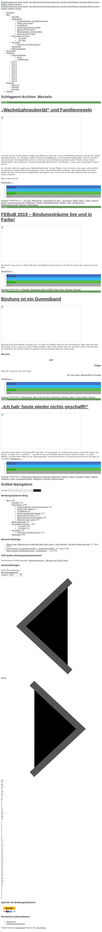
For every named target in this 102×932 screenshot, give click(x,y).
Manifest (15, 87)
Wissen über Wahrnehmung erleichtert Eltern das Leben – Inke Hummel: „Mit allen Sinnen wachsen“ (48, 544)
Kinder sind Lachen (25, 23)
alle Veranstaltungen (9, 572)
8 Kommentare (57, 479)
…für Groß (21, 38)
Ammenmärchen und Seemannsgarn (32, 21)
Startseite (10, 12)
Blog (8, 15)
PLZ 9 (14, 81)
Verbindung (38, 479)
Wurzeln (22, 205)
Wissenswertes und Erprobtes (29, 32)
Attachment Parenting (42, 477)
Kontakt (9, 91)
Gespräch (5, 479)
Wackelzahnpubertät (9, 205)
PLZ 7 (14, 76)
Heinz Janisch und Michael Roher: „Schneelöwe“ (26, 551)
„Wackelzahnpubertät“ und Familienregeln (46, 109)
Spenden (15, 89)
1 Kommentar (32, 205)
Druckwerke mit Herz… (21, 36)
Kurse (19, 57)
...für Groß (26, 201)
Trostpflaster (22, 25)
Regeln (39, 203)
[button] (11, 187)
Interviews (16, 42)
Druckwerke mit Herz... (52, 201)
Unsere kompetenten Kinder (29, 27)
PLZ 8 (14, 79)
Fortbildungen (23, 59)
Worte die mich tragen (26, 34)
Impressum (11, 922)
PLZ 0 (14, 61)
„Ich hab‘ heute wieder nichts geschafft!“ (44, 406)
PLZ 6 (14, 74)
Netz (62, 289)
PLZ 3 (14, 68)
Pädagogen (30, 203)
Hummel (4, 201)
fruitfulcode (20, 928)
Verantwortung (78, 203)
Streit (69, 203)
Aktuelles (15, 17)
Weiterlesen (7, 182)
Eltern (81, 201)
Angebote (10, 53)
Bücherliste (11, 51)
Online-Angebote (19, 55)
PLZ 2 (14, 66)
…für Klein (21, 40)
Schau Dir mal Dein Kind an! (29, 44)
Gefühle (94, 477)
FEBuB (50, 289)
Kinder (3, 203)
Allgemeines (17, 19)
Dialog (75, 201)
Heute (3, 678)
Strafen (63, 203)
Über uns (15, 85)
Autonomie (67, 201)
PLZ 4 (14, 70)
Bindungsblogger (19, 49)
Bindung (65, 397)
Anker (43, 289)
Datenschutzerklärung (15, 924)
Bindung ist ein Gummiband (31, 298)
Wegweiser (16, 47)
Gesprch (94, 201)
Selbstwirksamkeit (51, 203)
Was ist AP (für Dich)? (26, 30)
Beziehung (56, 397)
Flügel (87, 201)
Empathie (80, 477)
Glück (12, 479)
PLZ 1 (14, 64)
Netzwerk (10, 83)
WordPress (41, 928)
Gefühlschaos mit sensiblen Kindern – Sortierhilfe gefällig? (30, 549)
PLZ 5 (14, 72)
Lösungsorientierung (16, 203)
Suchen (4, 490)
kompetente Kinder (24, 479)
